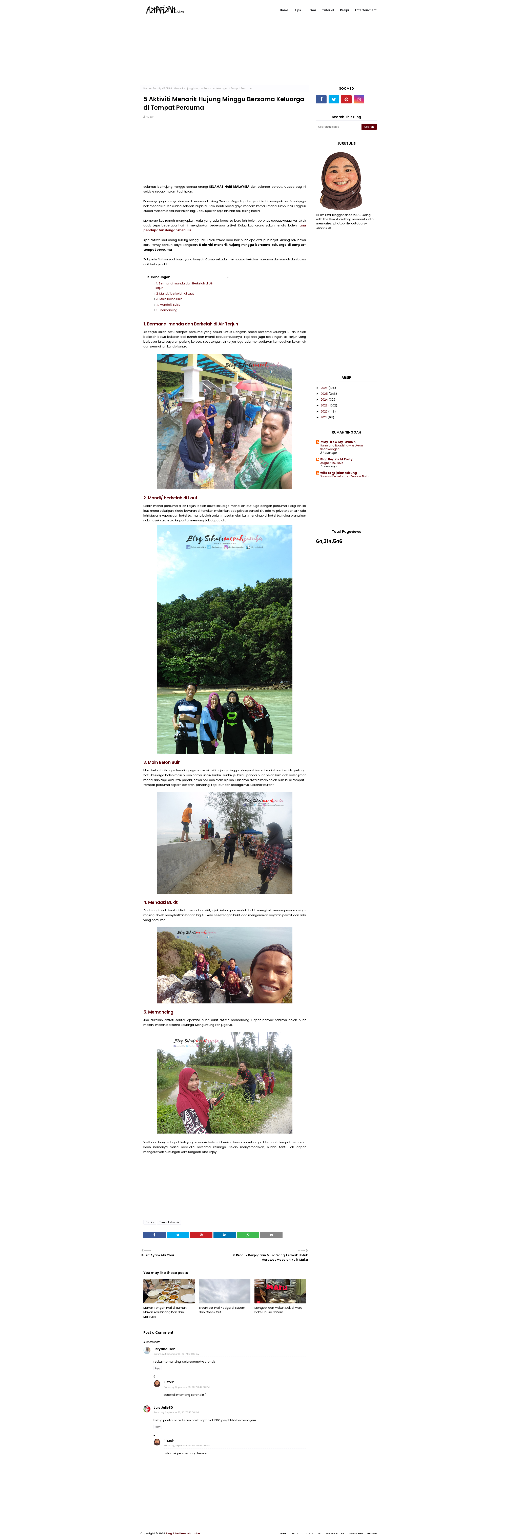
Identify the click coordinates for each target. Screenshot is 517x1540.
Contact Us (312, 1533)
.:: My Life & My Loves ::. (338, 442)
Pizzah (150, 117)
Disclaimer (356, 1533)
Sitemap (372, 1533)
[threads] (371, 99)
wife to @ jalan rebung (338, 473)
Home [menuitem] (284, 10)
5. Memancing (166, 310)
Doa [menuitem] (313, 10)
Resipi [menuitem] (344, 10)
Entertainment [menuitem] (366, 10)
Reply (158, 1368)
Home (147, 88)
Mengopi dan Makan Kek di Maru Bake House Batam (278, 1309)
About (295, 1533)
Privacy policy (335, 1533)
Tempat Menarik (169, 1222)
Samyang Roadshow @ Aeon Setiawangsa (341, 447)
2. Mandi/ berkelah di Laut (175, 293)
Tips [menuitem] (298, 10)
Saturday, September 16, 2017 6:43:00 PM (187, 1445)
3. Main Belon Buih (169, 299)
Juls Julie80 (163, 1407)
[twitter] (334, 99)
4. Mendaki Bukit (168, 304)
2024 (325, 399)
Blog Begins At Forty (336, 459)
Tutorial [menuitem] (328, 10)
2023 (324, 405)
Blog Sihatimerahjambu (183, 1533)
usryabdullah (164, 1349)
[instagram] (359, 99)
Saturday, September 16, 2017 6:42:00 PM (187, 1387)
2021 (324, 417)
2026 (324, 388)
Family (157, 88)
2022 (324, 411)
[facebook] (321, 99)
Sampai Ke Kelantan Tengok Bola (344, 476)
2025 (325, 394)
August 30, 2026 (331, 463)
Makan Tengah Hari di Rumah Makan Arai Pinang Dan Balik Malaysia (165, 1312)
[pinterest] (346, 99)
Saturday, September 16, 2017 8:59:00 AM (177, 1354)
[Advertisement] (258, 56)
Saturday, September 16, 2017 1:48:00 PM (176, 1412)
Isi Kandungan (158, 277)
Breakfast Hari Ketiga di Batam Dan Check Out (222, 1309)
